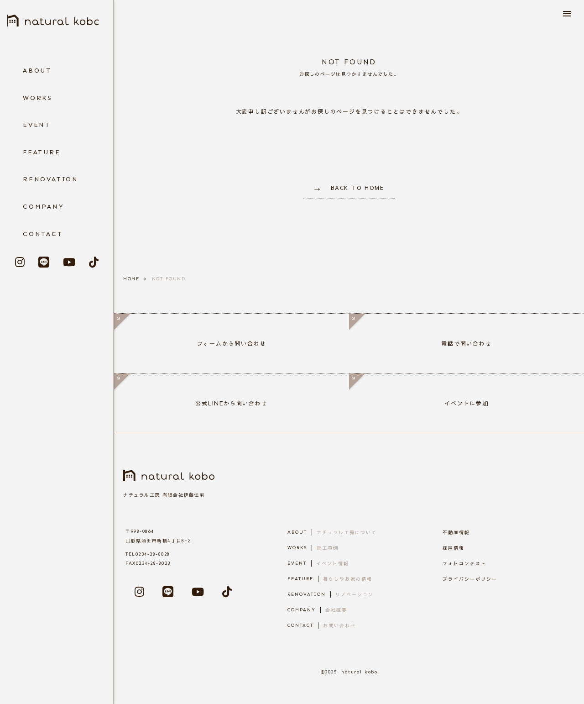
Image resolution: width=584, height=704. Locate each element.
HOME (131, 279)
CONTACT (43, 234)
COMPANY (43, 206)
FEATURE (42, 152)
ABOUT (37, 70)
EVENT (37, 125)
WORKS (37, 98)
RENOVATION (50, 179)
